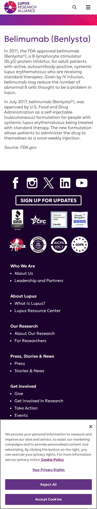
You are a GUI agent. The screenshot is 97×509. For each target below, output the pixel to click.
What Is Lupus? (29, 303)
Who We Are (22, 265)
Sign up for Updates (48, 200)
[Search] (74, 7)
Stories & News (29, 370)
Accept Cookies (48, 499)
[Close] (90, 426)
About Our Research (34, 333)
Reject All (48, 484)
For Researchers (30, 340)
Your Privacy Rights (48, 470)
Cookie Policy (52, 459)
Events (21, 415)
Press (19, 363)
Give (18, 393)
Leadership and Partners (38, 280)
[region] (48, 464)
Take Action (26, 408)
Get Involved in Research (38, 400)
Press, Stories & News (32, 356)
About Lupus (23, 296)
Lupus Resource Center (37, 310)
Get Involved (23, 386)
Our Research (24, 326)
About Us (23, 273)
